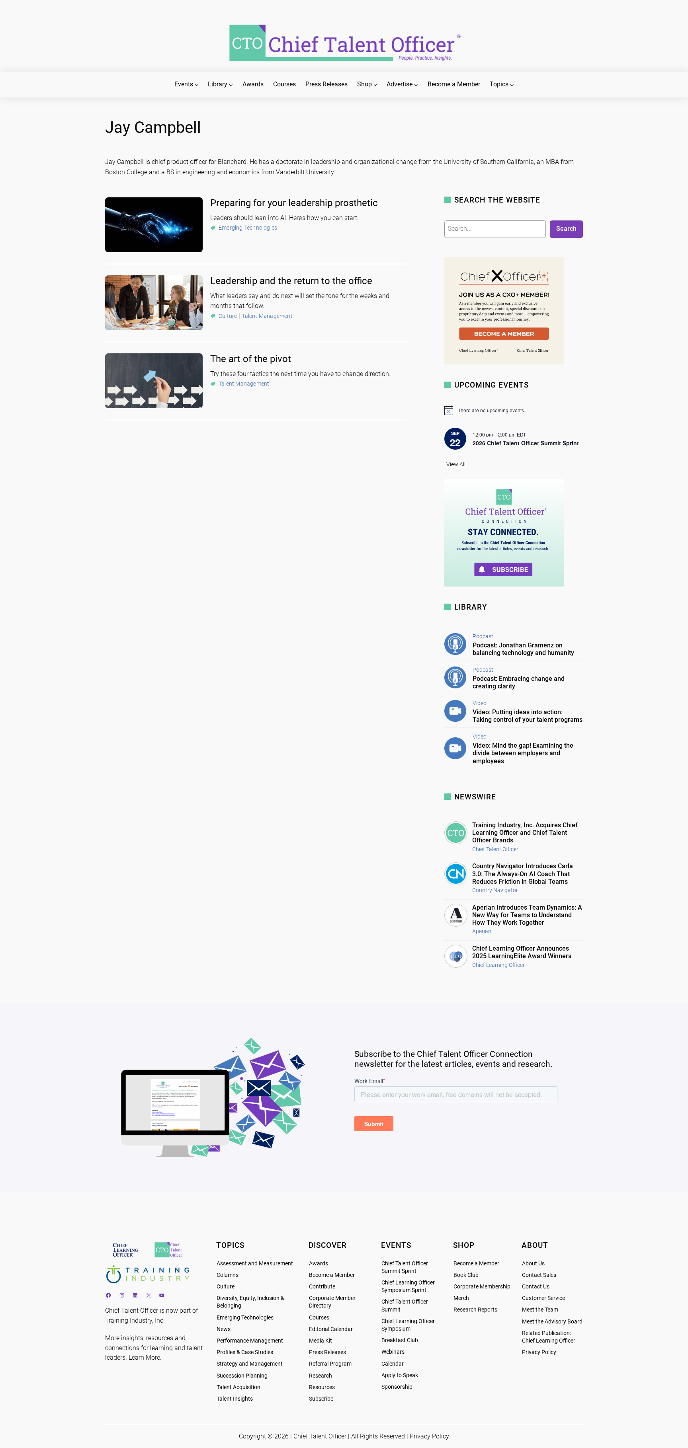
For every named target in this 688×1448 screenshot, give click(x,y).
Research (320, 1375)
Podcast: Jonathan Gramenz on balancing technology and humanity (523, 649)
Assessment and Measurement (255, 1263)
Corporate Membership (481, 1286)
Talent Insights (235, 1398)
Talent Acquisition (238, 1387)
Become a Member (332, 1275)
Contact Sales (539, 1275)
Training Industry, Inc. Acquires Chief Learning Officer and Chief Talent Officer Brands (525, 832)
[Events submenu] (197, 85)
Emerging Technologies (248, 227)
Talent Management (267, 316)
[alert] (513, 410)
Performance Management (250, 1340)
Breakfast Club (399, 1340)
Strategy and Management (250, 1363)
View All (455, 464)
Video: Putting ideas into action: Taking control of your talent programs (527, 715)
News (224, 1329)
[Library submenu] (231, 85)
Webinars (393, 1352)
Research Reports (475, 1309)
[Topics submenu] (512, 85)
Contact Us (535, 1286)
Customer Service (543, 1298)
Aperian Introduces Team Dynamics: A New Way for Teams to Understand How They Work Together (527, 915)
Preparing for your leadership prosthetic (294, 203)
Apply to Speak (399, 1375)
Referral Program (330, 1363)
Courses (319, 1317)
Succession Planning (242, 1375)
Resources (322, 1387)
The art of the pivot (250, 358)
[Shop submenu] (375, 85)
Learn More (144, 1357)
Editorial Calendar (331, 1329)
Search (566, 228)
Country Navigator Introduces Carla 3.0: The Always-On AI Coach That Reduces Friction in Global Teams (522, 873)
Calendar (392, 1363)
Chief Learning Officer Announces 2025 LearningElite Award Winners (521, 952)
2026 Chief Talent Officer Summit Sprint (526, 443)
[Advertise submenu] (416, 85)
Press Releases (327, 1352)
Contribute (322, 1286)
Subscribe (321, 1398)
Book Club (466, 1275)
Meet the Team (540, 1309)
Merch (461, 1298)
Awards (318, 1263)
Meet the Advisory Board (552, 1321)
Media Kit (320, 1340)
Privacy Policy (539, 1352)
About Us (533, 1263)
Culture (228, 316)
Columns (227, 1275)
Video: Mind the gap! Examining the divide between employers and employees (523, 753)
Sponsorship (396, 1387)
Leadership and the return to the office (291, 280)
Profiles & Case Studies (245, 1352)
